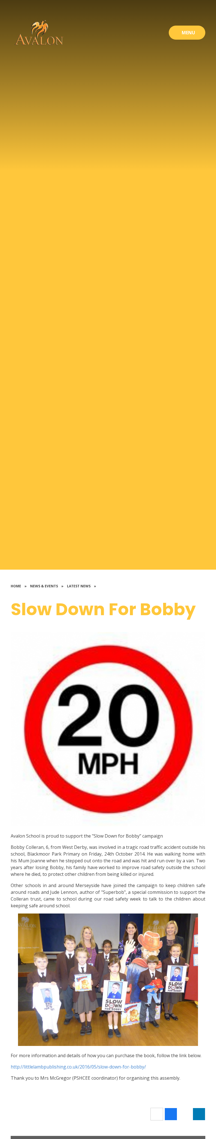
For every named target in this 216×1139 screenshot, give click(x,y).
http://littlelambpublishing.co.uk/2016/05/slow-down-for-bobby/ (78, 1067)
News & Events (44, 586)
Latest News (79, 586)
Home (16, 586)
